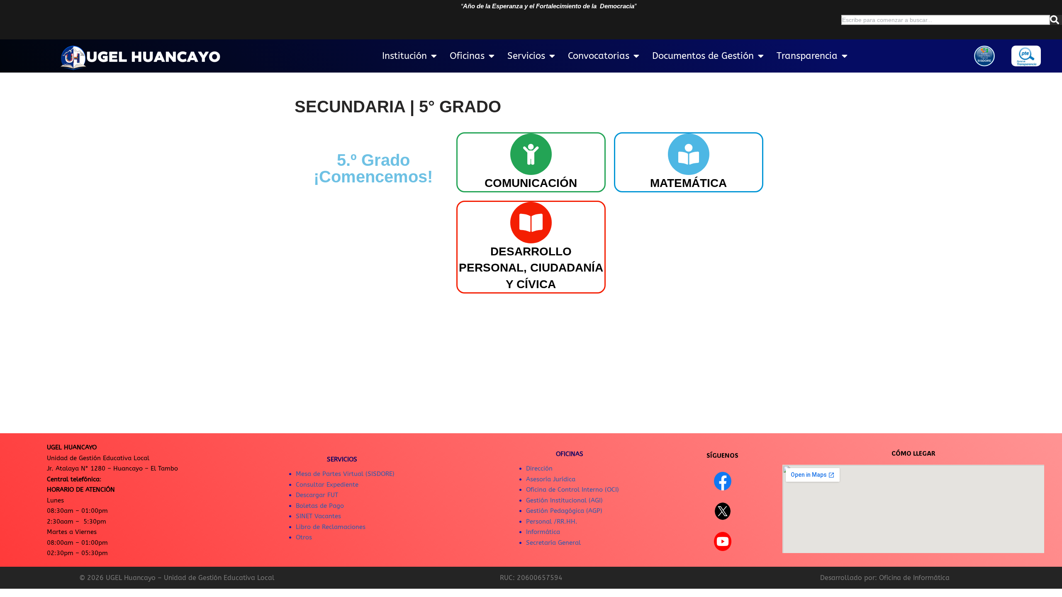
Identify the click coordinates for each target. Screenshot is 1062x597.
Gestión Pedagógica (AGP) (564, 510)
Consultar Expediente (327, 484)
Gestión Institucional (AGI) (564, 500)
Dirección (539, 468)
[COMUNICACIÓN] (531, 154)
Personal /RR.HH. (551, 521)
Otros (304, 537)
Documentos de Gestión (703, 56)
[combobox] (945, 20)
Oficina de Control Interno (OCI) (572, 489)
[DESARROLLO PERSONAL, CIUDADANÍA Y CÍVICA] (531, 222)
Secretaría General (553, 542)
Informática (543, 532)
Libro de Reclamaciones (330, 527)
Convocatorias (598, 56)
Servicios (526, 56)
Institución (404, 56)
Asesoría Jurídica (550, 479)
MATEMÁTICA (688, 183)
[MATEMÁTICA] (688, 154)
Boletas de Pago (320, 506)
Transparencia (807, 56)
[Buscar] (1056, 20)
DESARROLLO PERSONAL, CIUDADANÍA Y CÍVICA (531, 267)
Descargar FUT (317, 495)
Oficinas (467, 56)
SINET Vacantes (318, 516)
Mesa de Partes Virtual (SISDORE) (345, 474)
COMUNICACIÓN (531, 183)
